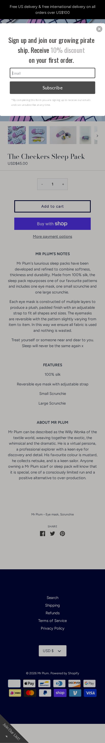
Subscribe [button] (53, 87)
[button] (99, 29)
